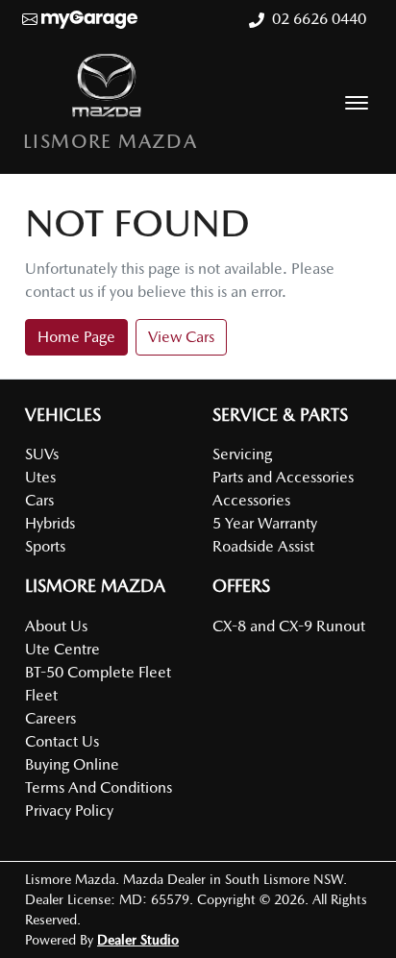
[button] (357, 103)
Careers (50, 718)
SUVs (42, 454)
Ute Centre (62, 649)
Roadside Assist (263, 546)
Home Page (76, 337)
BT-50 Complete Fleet (98, 672)
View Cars (181, 337)
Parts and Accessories (283, 477)
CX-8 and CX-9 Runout (288, 626)
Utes (40, 477)
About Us (56, 626)
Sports (45, 546)
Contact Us (62, 741)
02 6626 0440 (319, 19)
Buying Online (72, 764)
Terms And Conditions (98, 787)
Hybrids (50, 523)
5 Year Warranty (264, 523)
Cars (39, 500)
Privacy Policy (69, 810)
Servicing (242, 454)
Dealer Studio (138, 939)
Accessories (251, 500)
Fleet (41, 695)
